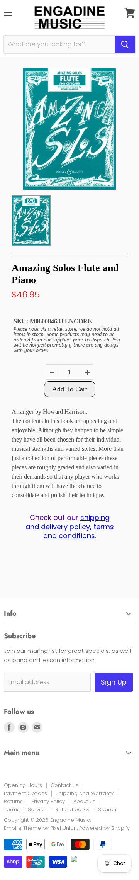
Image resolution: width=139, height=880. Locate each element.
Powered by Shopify (104, 828)
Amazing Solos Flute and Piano (65, 273)
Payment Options (25, 793)
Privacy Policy (48, 801)
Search (107, 809)
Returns (13, 801)
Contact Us (64, 785)
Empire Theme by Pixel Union (40, 828)
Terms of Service (25, 809)
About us (84, 801)
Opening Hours (23, 785)
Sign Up (114, 682)
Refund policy (72, 809)
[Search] (125, 44)
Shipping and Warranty (85, 793)
